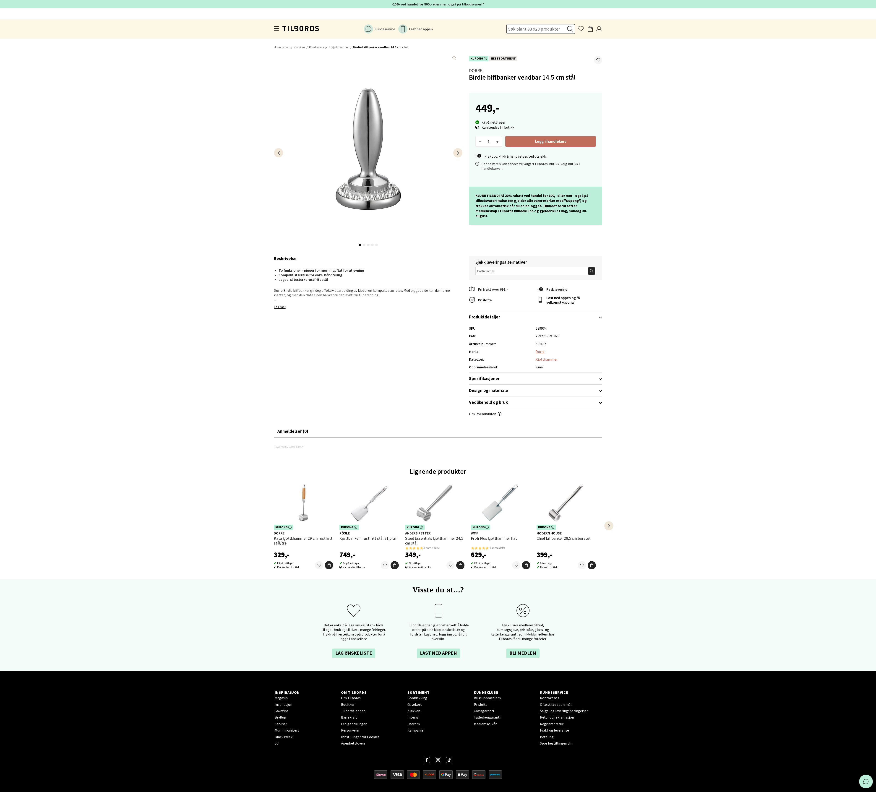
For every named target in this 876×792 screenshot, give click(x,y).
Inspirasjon (283, 704)
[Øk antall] (497, 141)
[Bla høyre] (457, 152)
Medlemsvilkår (485, 724)
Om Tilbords (351, 698)
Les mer (280, 307)
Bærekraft (349, 717)
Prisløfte (485, 300)
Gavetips (281, 711)
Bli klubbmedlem (487, 698)
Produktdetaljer (484, 317)
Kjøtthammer (340, 47)
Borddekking (417, 698)
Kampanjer (416, 730)
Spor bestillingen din (556, 743)
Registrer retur (551, 724)
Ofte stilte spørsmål (556, 704)
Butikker (348, 704)
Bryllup (280, 717)
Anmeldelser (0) (292, 431)
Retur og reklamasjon (557, 717)
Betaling (547, 737)
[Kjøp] (329, 565)
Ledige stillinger (354, 724)
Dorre (475, 70)
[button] (598, 60)
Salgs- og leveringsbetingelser (564, 711)
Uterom (413, 724)
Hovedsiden (281, 47)
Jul (277, 743)
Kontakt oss (549, 698)
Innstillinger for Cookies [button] (360, 737)
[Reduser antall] (480, 141)
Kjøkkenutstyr (318, 47)
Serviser (281, 724)
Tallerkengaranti (487, 717)
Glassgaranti (484, 711)
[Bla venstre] (278, 152)
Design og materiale (488, 390)
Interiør (413, 717)
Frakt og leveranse (554, 730)
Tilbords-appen (353, 711)
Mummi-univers (287, 730)
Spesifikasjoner (484, 378)
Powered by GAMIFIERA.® (289, 446)
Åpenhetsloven (353, 743)
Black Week (283, 737)
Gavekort (414, 704)
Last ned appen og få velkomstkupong (563, 300)
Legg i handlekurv (550, 141)
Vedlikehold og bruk (488, 402)
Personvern (350, 730)
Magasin (281, 698)
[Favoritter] (319, 565)
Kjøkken (299, 47)
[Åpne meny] (276, 29)
